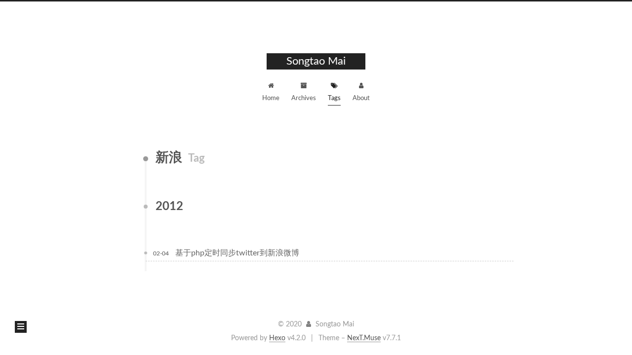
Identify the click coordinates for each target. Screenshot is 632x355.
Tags (334, 98)
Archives (303, 98)
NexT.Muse (364, 338)
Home (270, 98)
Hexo (277, 338)
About (361, 98)
